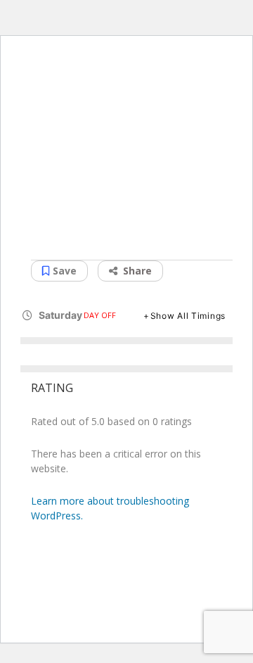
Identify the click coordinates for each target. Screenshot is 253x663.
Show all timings (188, 315)
